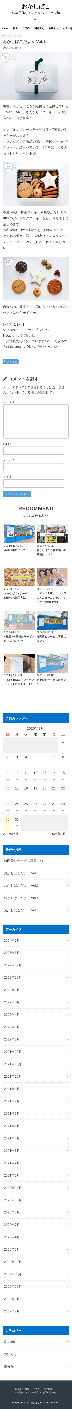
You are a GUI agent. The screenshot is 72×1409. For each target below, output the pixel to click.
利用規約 (39, 28)
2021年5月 (12, 1126)
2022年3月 (12, 1027)
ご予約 (26, 28)
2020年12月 (13, 1188)
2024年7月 (12, 940)
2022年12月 (13, 965)
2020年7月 (12, 1224)
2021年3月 (12, 1150)
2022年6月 (12, 1002)
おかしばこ (36, 6)
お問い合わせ (49, 1392)
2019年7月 (12, 1311)
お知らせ (12, 361)
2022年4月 (12, 1014)
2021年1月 (12, 1175)
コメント (9, 401)
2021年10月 (13, 1076)
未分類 (9, 1366)
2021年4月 (12, 1138)
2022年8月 (12, 990)
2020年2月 (12, 1249)
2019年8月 (12, 1299)
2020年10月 (13, 1200)
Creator (9, 1341)
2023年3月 (12, 952)
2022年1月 (12, 1039)
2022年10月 (13, 977)
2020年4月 (12, 1237)
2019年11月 (12, 1274)
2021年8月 (12, 1089)
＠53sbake (28, 335)
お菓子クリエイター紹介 (26, 1392)
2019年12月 (13, 1262)
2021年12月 (13, 1051)
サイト (7, 476)
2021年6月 (12, 1113)
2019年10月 (13, 1286)
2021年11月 (12, 1064)
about (5, 28)
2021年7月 (12, 1101)
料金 (15, 28)
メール (8, 460)
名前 (7, 444)
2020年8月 (12, 1212)
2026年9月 (58, 834)
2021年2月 (12, 1163)
